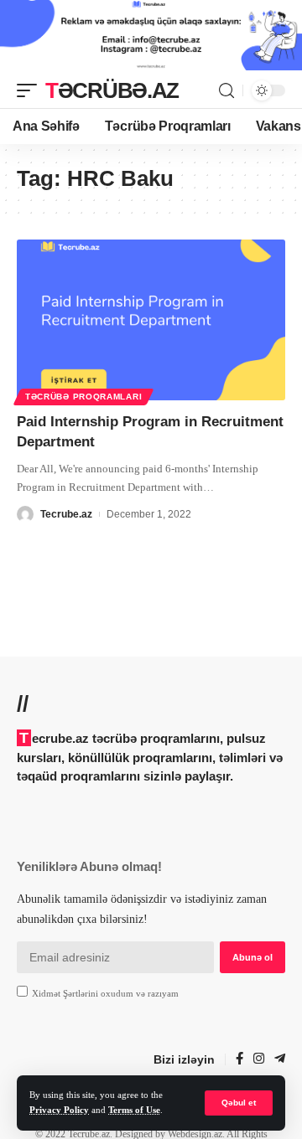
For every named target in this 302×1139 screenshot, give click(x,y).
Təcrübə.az (112, 90)
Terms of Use (134, 1110)
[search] (226, 91)
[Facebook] (239, 1060)
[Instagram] (258, 1060)
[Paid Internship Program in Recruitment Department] (151, 320)
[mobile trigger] (31, 90)
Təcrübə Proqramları (83, 396)
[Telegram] (279, 1060)
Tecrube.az (66, 514)
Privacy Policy (59, 1110)
